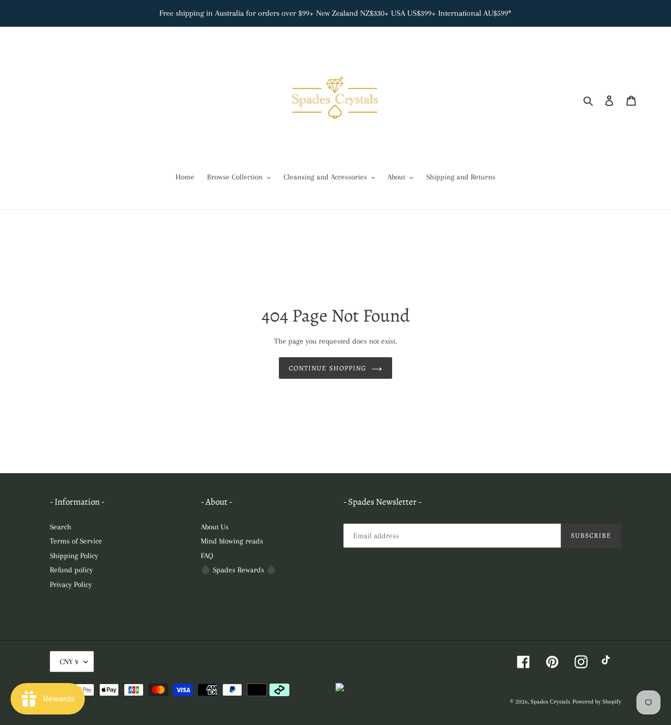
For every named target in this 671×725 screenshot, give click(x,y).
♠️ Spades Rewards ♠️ (238, 570)
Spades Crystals (550, 701)
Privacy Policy (71, 584)
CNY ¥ (69, 661)
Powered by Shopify (596, 701)
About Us (215, 527)
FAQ (207, 555)
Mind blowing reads (232, 541)
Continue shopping (327, 368)
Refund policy (71, 570)
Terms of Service (76, 541)
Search (60, 527)
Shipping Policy (74, 555)
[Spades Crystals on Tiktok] (608, 661)
